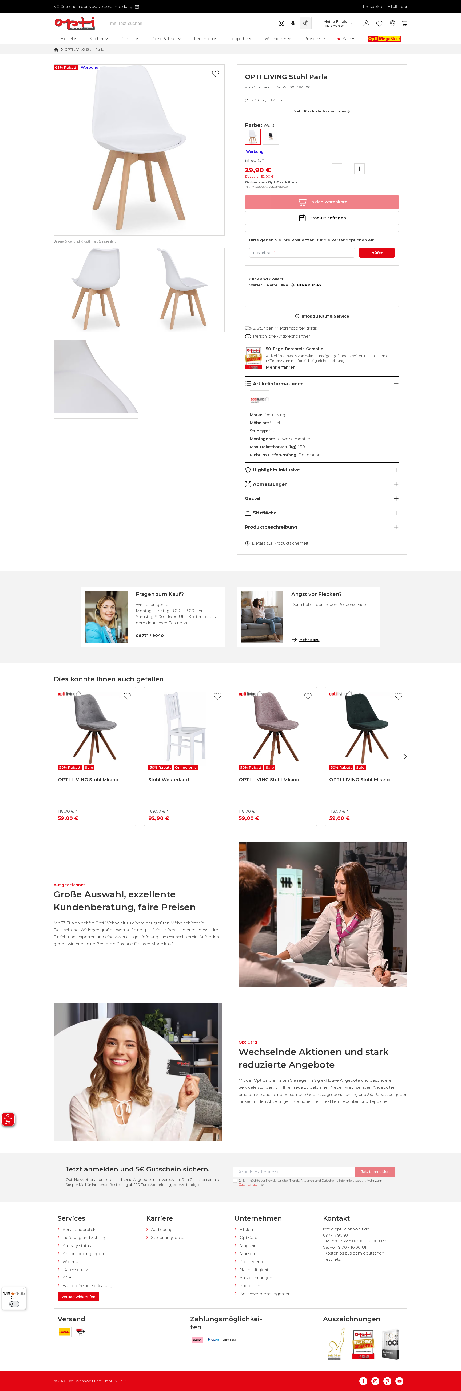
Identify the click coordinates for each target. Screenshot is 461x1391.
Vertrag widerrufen (78, 1297)
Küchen (97, 38)
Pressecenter (253, 1261)
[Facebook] (365, 1381)
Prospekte (373, 6)
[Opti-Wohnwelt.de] (75, 23)
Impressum (251, 1285)
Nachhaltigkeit (254, 1269)
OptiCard (248, 1237)
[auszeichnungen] (336, 1344)
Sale (347, 38)
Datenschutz (248, 1184)
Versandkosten (279, 187)
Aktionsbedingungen (83, 1253)
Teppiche (239, 38)
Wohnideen (276, 38)
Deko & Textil (164, 38)
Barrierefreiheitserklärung (87, 1285)
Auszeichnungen (256, 1277)
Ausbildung (162, 1229)
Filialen (246, 1229)
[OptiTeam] (81, 1333)
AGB (67, 1277)
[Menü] (23, 1290)
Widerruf (71, 1261)
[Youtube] (399, 1381)
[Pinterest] (389, 1381)
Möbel (66, 38)
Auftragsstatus (77, 1245)
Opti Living (261, 87)
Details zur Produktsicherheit (280, 543)
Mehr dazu (309, 640)
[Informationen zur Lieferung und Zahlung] (66, 1333)
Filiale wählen (309, 285)
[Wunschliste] (379, 23)
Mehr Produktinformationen (319, 111)
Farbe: (259, 125)
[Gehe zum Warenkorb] (405, 23)
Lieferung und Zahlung (85, 1237)
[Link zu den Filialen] (393, 23)
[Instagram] (377, 1381)
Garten (128, 38)
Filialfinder (397, 6)
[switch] (14, 1304)
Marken (247, 1253)
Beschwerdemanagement (266, 1293)
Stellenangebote (167, 1237)
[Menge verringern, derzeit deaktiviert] (337, 168)
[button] (139, 150)
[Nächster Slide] (405, 756)
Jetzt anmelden (375, 1171)
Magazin (248, 1245)
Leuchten (203, 38)
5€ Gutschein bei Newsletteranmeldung (93, 6)
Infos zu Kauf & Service (325, 316)
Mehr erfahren (281, 367)
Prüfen (377, 253)
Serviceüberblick (79, 1229)
